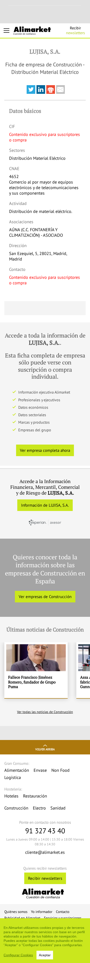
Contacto (62, 911)
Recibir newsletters (45, 878)
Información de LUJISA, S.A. (45, 505)
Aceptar (45, 955)
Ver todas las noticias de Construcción (45, 712)
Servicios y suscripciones (62, 918)
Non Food (60, 770)
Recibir (75, 30)
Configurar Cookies (18, 955)
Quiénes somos (15, 911)
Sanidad (58, 808)
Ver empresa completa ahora (45, 450)
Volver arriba (45, 749)
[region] (45, 940)
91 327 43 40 (45, 830)
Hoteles (11, 796)
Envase (40, 770)
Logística (12, 777)
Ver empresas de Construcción (45, 596)
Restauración (35, 796)
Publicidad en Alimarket (22, 918)
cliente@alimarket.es (45, 852)
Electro (39, 808)
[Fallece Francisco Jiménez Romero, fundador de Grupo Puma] (36, 670)
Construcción (16, 808)
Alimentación (16, 770)
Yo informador (41, 911)
